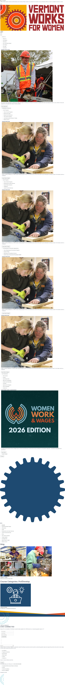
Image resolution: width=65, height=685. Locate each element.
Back (1, 34)
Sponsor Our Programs (7, 384)
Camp (3, 529)
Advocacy (5, 41)
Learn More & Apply (6, 178)
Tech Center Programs (8, 116)
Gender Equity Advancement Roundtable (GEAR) (12, 254)
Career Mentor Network (8, 184)
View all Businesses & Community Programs (11, 250)
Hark (6, 672)
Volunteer (4, 383)
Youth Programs (6, 110)
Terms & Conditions (5, 668)
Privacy (3, 667)
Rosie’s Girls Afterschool (8, 115)
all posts (3, 524)
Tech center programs (6, 535)
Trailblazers (6, 186)
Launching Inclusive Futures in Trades (10, 118)
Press (3, 534)
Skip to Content (3, 0)
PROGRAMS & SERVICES (6, 108)
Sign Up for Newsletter (7, 380)
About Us (4, 36)
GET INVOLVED (4, 106)
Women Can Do (6, 119)
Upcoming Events (6, 378)
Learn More (4, 452)
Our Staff (4, 46)
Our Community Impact (7, 43)
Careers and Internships (7, 381)
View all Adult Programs (8, 181)
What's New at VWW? (6, 540)
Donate (4, 377)
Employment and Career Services (8, 531)
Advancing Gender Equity (6, 526)
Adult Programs (6, 179)
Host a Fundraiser (6, 386)
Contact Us (4, 658)
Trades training (4, 537)
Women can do (4, 541)
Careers (3, 656)
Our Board (5, 47)
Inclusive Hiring (6, 251)
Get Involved (5, 375)
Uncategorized (4, 538)
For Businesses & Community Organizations (11, 248)
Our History (5, 44)
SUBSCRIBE (4, 636)
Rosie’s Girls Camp (7, 113)
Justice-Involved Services (8, 187)
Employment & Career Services (9, 183)
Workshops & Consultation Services (10, 253)
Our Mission (5, 40)
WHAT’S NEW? (4, 454)
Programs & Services (6, 651)
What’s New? (4, 655)
